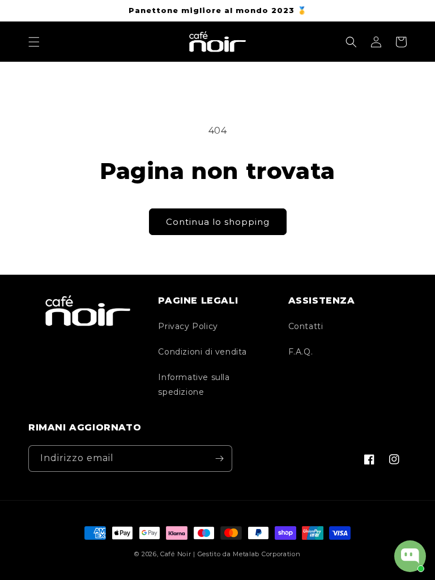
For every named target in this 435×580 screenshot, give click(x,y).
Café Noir (175, 554)
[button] (34, 41)
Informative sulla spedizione (193, 384)
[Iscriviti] (219, 458)
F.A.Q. (300, 352)
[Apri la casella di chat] (410, 556)
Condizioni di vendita (202, 352)
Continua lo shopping (218, 221)
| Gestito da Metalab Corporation (246, 554)
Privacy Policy (188, 326)
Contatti (305, 326)
